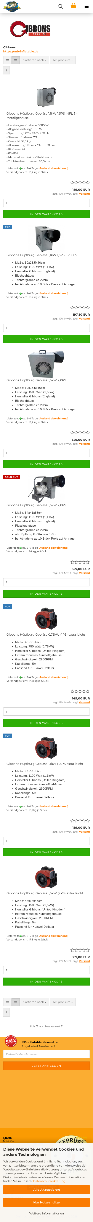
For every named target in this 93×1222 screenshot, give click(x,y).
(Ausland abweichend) (53, 168)
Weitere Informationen (46, 1213)
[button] (7, 60)
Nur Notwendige (46, 1202)
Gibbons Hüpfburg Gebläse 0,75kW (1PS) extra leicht (45, 634)
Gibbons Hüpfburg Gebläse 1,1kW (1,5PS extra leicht (44, 764)
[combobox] (35, 60)
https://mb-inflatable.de (20, 51)
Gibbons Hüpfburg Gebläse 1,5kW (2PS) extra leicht (44, 893)
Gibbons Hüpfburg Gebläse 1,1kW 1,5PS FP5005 (41, 255)
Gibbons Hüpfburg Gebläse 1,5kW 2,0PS (36, 380)
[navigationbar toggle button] (86, 6)
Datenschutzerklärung (49, 1181)
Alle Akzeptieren (46, 1190)
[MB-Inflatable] (10, 6)
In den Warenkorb (46, 214)
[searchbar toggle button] (60, 6)
